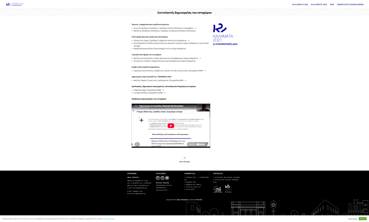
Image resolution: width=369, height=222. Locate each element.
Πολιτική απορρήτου (108, 219)
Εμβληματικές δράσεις (193, 184)
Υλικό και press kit (193, 187)
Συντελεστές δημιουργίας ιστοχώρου (227, 177)
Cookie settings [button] (352, 219)
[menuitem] (300, 4)
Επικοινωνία (190, 189)
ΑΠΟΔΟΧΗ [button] (362, 219)
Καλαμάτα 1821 (191, 182)
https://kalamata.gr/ (141, 185)
